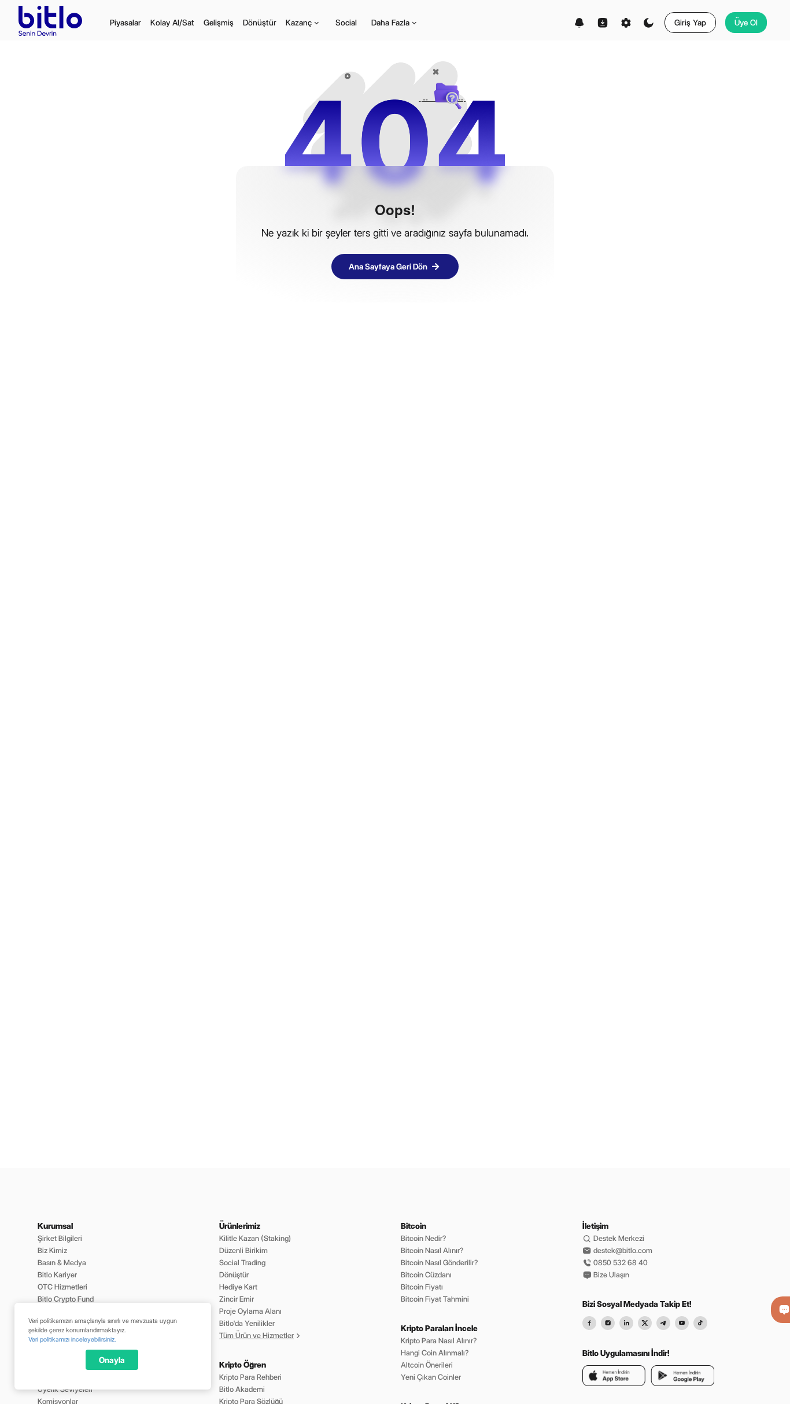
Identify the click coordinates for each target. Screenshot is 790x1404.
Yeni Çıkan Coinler (431, 1376)
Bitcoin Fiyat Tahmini (435, 1298)
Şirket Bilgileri (60, 1238)
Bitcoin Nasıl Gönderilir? (439, 1262)
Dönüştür (234, 1274)
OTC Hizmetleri (62, 1286)
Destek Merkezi (618, 1238)
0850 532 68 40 (620, 1262)
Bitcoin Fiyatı (422, 1286)
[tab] (125, 22)
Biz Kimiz (52, 1250)
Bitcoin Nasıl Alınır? (432, 1250)
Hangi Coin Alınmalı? (434, 1352)
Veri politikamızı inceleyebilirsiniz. (72, 1339)
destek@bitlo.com (622, 1250)
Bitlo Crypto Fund (66, 1298)
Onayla (112, 1360)
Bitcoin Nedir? (423, 1238)
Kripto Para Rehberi (250, 1376)
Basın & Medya (62, 1262)
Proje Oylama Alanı (250, 1311)
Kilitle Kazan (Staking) (255, 1238)
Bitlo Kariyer (57, 1274)
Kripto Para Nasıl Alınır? (439, 1340)
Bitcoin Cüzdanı (426, 1274)
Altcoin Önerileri (427, 1364)
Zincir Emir (236, 1298)
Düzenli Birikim (243, 1250)
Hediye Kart (238, 1286)
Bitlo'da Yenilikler (247, 1323)
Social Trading (242, 1262)
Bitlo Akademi (242, 1389)
